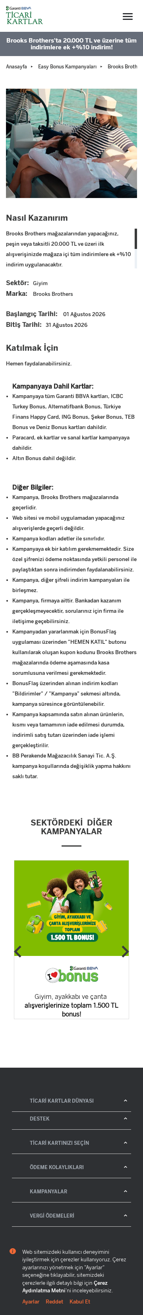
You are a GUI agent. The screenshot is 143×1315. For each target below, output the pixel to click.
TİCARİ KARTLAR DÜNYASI (62, 1101)
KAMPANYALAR (48, 1192)
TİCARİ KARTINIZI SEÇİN (59, 1143)
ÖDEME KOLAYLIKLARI (57, 1167)
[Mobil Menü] (127, 16)
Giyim (40, 283)
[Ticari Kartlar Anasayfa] (25, 16)
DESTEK (40, 1119)
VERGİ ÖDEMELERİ (52, 1216)
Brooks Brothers (53, 294)
